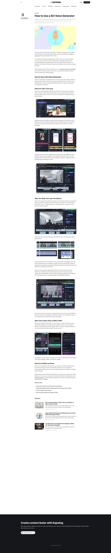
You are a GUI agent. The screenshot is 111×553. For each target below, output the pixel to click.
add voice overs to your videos (67, 69)
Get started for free (28, 532)
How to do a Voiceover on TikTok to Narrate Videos (49, 386)
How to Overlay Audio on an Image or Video (47, 392)
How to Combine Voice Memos (43, 390)
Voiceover (37, 13)
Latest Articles (37, 6)
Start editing (86, 2)
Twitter (45, 379)
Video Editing (50, 6)
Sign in (81, 2)
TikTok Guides (73, 6)
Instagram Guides (66, 6)
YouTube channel (39, 377)
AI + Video (44, 6)
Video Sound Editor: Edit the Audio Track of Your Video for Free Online (53, 388)
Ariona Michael (24, 18)
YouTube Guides (58, 6)
